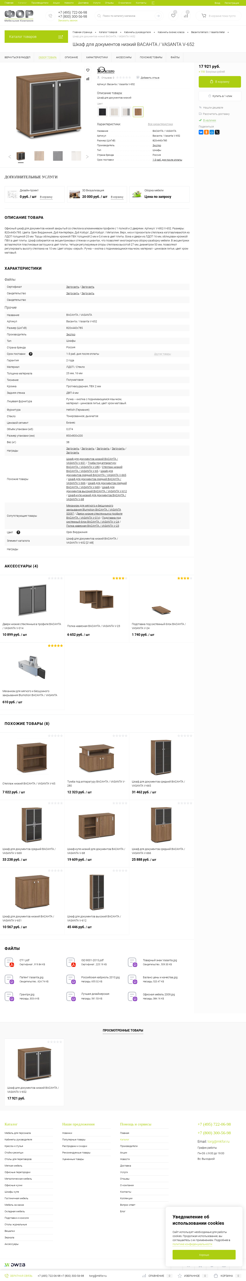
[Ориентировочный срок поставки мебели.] (30, 354)
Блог (122, 1211)
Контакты (141, 3)
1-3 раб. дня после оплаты (167, 159)
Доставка (83, 3)
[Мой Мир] (211, 132)
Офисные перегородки (17, 1172)
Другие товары (162, 353)
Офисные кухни (13, 1185)
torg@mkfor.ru (218, 1141)
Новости (69, 3)
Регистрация (232, 3)
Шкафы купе (12, 1191)
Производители (39, 3)
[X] (217, 132)
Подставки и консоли (17, 1217)
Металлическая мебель (18, 1178)
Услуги (97, 3)
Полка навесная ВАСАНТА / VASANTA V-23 (92, 525)
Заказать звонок (68, 20)
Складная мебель (15, 1211)
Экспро (157, 145)
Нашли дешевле (213, 107)
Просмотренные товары (123, 1030)
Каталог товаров (23, 37)
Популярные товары (74, 1139)
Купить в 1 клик (222, 96)
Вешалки (10, 1231)
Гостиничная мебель (16, 1198)
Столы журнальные (16, 1224)
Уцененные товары (73, 1159)
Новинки (67, 1133)
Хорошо (204, 1254)
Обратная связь (20, 1275)
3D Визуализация (93, 190)
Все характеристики (160, 124)
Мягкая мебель (13, 1165)
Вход (217, 3)
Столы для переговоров (18, 1159)
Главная (9, 3)
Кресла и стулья (14, 1146)
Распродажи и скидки (74, 1146)
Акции (56, 3)
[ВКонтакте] (201, 132)
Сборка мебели (154, 190)
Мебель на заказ (14, 1204)
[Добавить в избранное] (87, 70)
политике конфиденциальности (192, 1244)
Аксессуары (12, 1244)
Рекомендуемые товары (76, 1152)
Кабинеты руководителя (18, 1139)
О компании (124, 3)
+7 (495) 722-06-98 (49, 1275)
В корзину (46, 196)
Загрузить (72, 286)
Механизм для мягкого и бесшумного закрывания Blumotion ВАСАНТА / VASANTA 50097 (93, 509)
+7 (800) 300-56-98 (72, 1275)
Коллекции (126, 1198)
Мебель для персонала (18, 1133)
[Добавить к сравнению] (87, 78)
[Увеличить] (48, 104)
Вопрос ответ (127, 1204)
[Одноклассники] (206, 132)
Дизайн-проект (29, 190)
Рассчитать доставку (216, 113)
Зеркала (9, 1237)
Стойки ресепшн (14, 1152)
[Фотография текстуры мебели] (18, 532)
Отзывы (109, 3)
